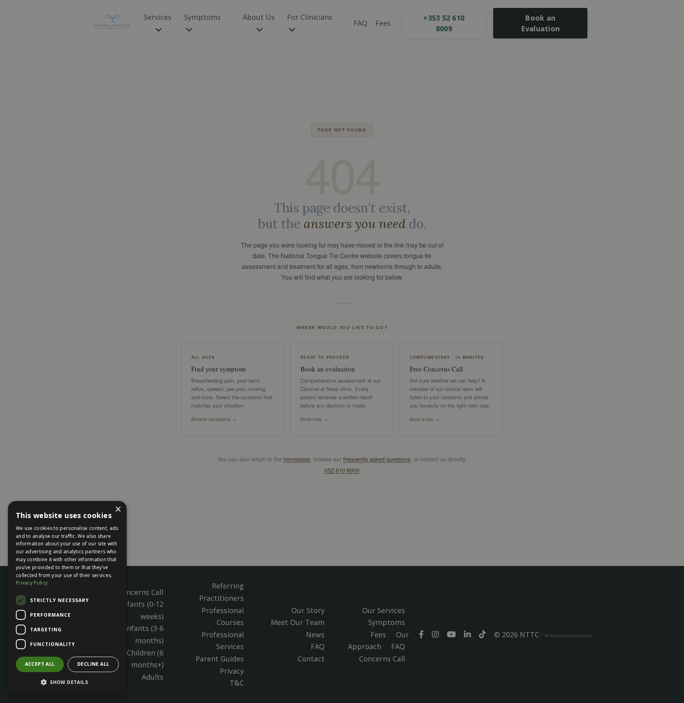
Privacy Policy (32, 582)
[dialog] (67, 598)
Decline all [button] (93, 664)
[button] (67, 682)
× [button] (118, 509)
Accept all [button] (40, 664)
